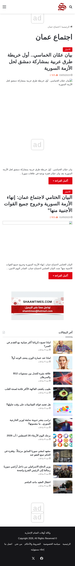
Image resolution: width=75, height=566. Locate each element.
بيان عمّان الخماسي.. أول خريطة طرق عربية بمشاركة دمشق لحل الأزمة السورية (40, 61)
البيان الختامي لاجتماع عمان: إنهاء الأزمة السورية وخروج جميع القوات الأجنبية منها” (38, 204)
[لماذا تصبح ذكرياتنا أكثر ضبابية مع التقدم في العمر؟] (62, 347)
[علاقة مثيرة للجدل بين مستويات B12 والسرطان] (62, 378)
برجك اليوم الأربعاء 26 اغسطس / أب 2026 (29, 435)
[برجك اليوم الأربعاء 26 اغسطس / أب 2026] (62, 440)
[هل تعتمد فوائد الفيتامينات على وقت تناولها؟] (62, 409)
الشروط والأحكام (33, 544)
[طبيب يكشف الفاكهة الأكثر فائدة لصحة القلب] (62, 393)
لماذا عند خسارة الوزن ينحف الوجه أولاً (31, 358)
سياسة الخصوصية (51, 544)
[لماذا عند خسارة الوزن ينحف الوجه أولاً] (62, 362)
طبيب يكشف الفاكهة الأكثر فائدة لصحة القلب (28, 389)
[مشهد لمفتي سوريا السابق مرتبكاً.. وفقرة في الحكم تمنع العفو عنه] (62, 455)
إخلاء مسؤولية (37, 549)
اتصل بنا (8, 544)
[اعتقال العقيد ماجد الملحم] (62, 486)
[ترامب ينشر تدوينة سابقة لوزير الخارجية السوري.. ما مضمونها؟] (62, 424)
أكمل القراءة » (60, 180)
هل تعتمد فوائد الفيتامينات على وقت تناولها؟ (28, 404)
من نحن (18, 544)
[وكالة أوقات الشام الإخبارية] (62, 6)
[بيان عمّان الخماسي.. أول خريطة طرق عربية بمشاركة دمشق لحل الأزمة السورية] (37, 99)
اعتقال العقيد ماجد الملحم (38, 482)
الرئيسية (66, 26)
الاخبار (67, 49)
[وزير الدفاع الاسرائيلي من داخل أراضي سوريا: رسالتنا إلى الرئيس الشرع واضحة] (62, 471)
